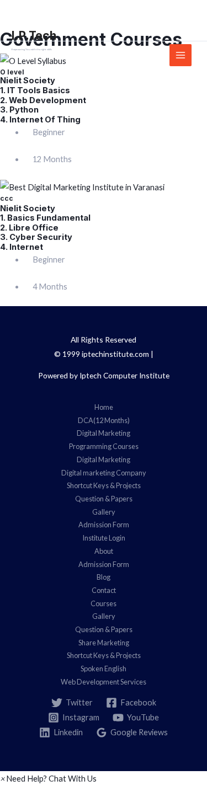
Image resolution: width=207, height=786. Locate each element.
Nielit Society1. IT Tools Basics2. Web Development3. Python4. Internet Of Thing (43, 100)
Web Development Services (103, 681)
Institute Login (103, 537)
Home (103, 407)
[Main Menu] (180, 55)
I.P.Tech (34, 35)
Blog (103, 577)
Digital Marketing (103, 433)
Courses (103, 603)
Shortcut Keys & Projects (104, 485)
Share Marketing (103, 642)
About (103, 551)
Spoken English (103, 668)
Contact (104, 590)
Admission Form (103, 524)
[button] (48, 778)
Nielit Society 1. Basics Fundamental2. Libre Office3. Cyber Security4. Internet (45, 228)
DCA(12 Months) (104, 420)
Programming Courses (104, 446)
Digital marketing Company (103, 472)
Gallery (103, 511)
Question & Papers (103, 498)
